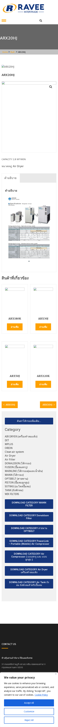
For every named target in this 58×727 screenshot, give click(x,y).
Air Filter (10, 459)
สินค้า (12, 52)
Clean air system (14, 451)
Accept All (29, 703)
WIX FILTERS (12, 494)
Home (5, 52)
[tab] (10, 178)
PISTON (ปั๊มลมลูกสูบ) (17, 482)
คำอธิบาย (10, 178)
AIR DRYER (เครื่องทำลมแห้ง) (21, 436)
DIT (7, 440)
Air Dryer (18, 166)
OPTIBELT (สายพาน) (16, 478)
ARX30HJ (47, 404)
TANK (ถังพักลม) (14, 490)
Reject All (29, 720)
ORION (9, 448)
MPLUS (9, 444)
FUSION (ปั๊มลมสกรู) (16, 467)
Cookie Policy (41, 695)
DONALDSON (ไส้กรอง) (18, 463)
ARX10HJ (10, 404)
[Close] (56, 674)
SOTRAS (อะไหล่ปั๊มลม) (18, 486)
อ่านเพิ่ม (15, 327)
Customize (29, 711)
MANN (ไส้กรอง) (14, 474)
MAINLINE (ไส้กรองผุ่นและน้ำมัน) (24, 471)
